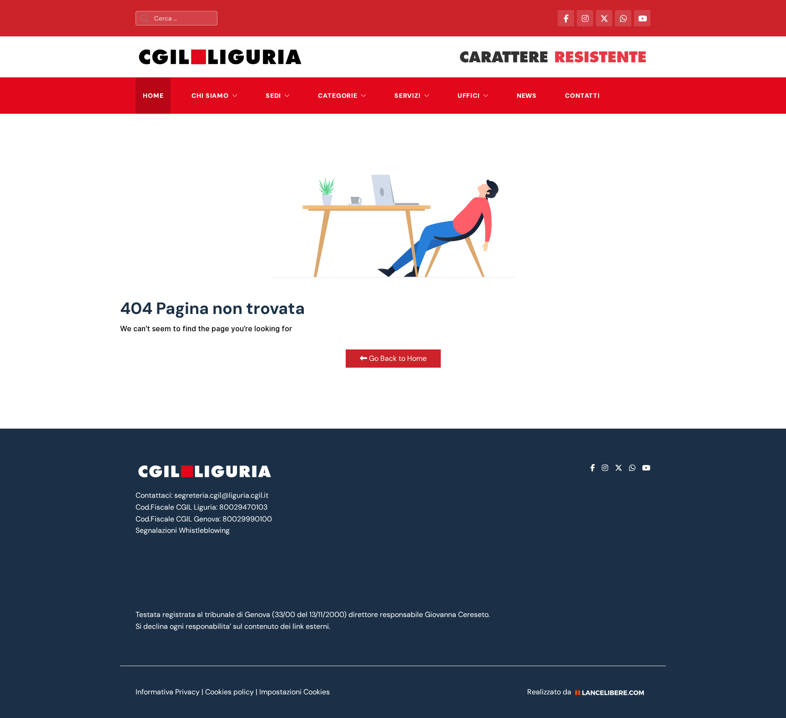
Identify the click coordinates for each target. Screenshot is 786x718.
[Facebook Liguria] (566, 18)
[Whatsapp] (632, 468)
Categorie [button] (338, 95)
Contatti (582, 95)
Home (153, 95)
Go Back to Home (397, 358)
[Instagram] (605, 468)
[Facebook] (592, 468)
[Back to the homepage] (220, 57)
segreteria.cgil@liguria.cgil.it (221, 495)
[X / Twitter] (604, 18)
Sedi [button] (273, 95)
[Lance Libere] (612, 692)
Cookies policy (229, 692)
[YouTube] (642, 18)
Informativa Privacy (169, 692)
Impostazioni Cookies (294, 692)
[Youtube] (646, 468)
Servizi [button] (407, 95)
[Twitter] (618, 468)
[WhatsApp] (623, 18)
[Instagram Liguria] (585, 18)
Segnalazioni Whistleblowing (183, 530)
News (527, 95)
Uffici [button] (469, 95)
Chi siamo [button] (210, 95)
